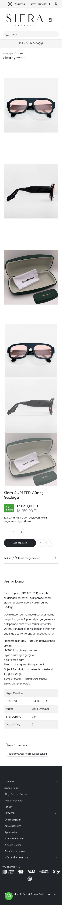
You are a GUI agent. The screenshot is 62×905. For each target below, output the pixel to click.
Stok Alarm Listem (14, 838)
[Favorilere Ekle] (41, 543)
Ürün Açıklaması (14, 581)
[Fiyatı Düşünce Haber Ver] (50, 543)
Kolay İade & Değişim (31, 43)
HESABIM (9, 813)
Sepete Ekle (20, 542)
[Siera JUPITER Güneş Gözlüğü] (31, 105)
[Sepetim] (50, 20)
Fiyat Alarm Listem (14, 851)
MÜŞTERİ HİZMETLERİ (17, 857)
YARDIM (9, 781)
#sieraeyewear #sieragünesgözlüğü (27, 753)
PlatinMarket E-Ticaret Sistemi (21, 894)
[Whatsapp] (9, 896)
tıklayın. (27, 521)
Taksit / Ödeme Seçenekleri (22, 558)
